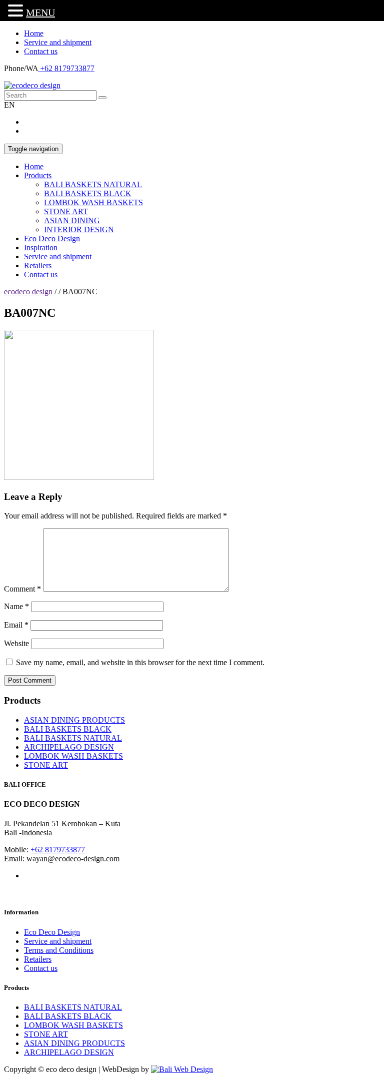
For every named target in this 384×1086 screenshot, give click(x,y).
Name (16, 606)
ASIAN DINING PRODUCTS (74, 720)
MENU (40, 12)
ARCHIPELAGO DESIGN (69, 747)
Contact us (41, 51)
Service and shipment (58, 42)
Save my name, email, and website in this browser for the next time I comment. (140, 662)
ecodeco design (28, 291)
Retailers (38, 265)
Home (34, 33)
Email (16, 625)
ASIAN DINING (72, 220)
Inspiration (41, 247)
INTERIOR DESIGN (79, 229)
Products (38, 175)
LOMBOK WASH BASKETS (93, 202)
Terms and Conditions (59, 950)
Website (16, 643)
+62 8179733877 (66, 68)
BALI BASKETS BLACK (88, 193)
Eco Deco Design (52, 238)
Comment (22, 589)
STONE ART (66, 211)
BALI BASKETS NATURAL (93, 184)
